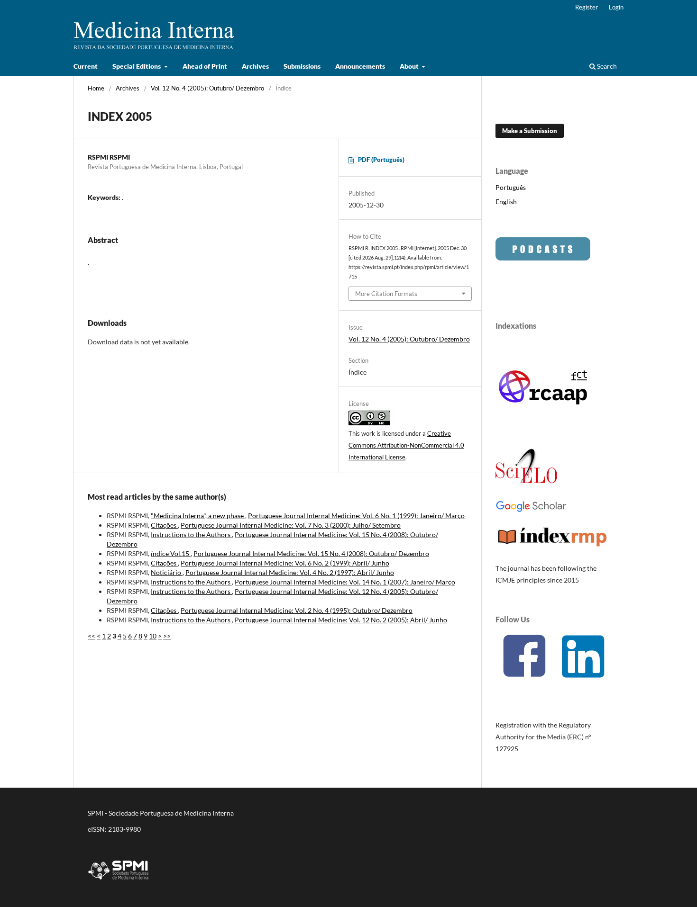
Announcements (360, 66)
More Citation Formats (386, 293)
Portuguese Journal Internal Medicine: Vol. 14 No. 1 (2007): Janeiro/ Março (345, 582)
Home (96, 88)
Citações (164, 525)
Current (85, 66)
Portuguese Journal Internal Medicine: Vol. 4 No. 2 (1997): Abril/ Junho (289, 572)
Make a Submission (529, 131)
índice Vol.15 (171, 553)
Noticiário (167, 572)
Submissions (302, 66)
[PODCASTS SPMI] (542, 258)
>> (167, 636)
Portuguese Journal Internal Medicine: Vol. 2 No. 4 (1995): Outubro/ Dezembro (297, 610)
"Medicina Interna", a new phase (198, 516)
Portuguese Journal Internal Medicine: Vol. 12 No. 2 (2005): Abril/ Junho (341, 620)
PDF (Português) (381, 159)
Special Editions (137, 66)
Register (586, 7)
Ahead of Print (205, 66)
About (410, 66)
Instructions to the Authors (191, 534)
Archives (255, 66)
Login (616, 7)
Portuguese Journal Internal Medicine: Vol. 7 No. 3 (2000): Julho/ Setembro (291, 525)
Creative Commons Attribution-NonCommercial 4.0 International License (406, 445)
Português (510, 187)
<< (91, 636)
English (506, 202)
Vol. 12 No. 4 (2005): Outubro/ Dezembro (207, 88)
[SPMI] (118, 881)
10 (152, 636)
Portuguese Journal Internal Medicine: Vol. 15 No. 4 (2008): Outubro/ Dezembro (311, 553)
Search (606, 66)
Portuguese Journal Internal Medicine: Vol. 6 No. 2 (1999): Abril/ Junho (285, 563)
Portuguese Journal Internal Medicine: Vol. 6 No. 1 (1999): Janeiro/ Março (356, 516)
